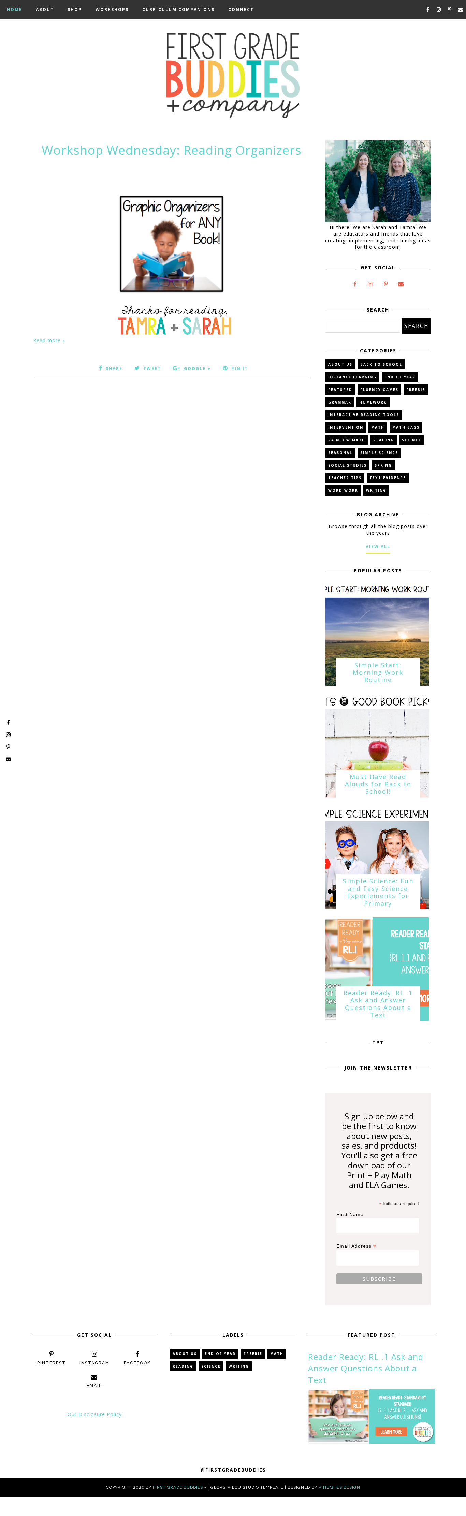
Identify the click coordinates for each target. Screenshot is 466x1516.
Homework (373, 402)
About (45, 9)
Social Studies (347, 465)
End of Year (400, 377)
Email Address (356, 1246)
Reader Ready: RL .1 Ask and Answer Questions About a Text (378, 1004)
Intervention (345, 427)
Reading (383, 440)
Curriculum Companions (178, 9)
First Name (350, 1214)
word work (343, 490)
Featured (340, 389)
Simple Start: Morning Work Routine (378, 672)
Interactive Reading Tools (363, 414)
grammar (339, 402)
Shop (75, 9)
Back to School (381, 364)
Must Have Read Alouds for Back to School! (378, 784)
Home (14, 9)
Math (377, 427)
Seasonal (340, 452)
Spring (383, 465)
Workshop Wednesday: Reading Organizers (172, 150)
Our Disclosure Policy (95, 1414)
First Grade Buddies (178, 1487)
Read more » (49, 340)
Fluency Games (379, 389)
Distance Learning (352, 377)
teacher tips (345, 477)
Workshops (112, 9)
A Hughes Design (339, 1487)
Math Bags (406, 427)
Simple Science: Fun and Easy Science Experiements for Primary (378, 892)
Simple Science (379, 452)
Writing (376, 490)
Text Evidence (387, 477)
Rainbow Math (346, 440)
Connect (241, 9)
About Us (340, 364)
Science (411, 440)
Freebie (415, 389)
